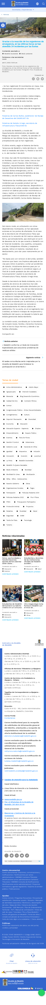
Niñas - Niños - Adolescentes (16, 479)
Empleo (38, 428)
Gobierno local (11, 447)
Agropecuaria (11, 392)
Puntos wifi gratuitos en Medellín (14, 914)
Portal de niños (34, 914)
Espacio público (30, 433)
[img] (3, 4)
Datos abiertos (37, 919)
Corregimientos (11, 415)
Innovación (10, 456)
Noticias (6, 14)
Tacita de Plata (11, 520)
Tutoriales (17, 912)
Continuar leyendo (10, 574)
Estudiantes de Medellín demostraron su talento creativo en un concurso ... (12, 606)
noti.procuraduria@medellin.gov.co (19, 751)
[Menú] (4, 4)
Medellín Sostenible (11, 54)
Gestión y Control (12, 442)
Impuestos (23, 451)
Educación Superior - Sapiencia (17, 428)
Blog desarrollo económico (29, 396)
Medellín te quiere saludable (16, 465)
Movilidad (28, 470)
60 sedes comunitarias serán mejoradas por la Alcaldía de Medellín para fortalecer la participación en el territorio (21, 364)
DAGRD (4, 59)
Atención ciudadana (29, 392)
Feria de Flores (24, 438)
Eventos (9, 438)
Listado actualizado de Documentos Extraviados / (21, 917)
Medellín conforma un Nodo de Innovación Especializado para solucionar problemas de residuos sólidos (20, 347)
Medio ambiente (26, 54)
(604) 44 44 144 (32, 963)
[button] (36, 4)
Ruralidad (23, 511)
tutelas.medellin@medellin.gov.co (18, 761)
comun (9, 405)
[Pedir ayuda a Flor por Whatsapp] (41, 992)
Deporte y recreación (14, 419)
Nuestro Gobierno (12, 483)
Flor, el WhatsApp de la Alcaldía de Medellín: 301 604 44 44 (18, 803)
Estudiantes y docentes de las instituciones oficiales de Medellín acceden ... (33, 560)
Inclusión (37, 451)
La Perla (9, 460)
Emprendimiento (12, 433)
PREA (8, 502)
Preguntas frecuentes (23, 898)
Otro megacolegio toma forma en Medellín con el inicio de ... (33, 606)
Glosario (31, 900)
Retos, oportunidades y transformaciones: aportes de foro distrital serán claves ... (11, 560)
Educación (23, 424)
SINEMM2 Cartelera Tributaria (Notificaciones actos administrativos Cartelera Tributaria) (20, 879)
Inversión (24, 456)
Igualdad (9, 451)
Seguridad (9, 516)
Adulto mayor (33, 387)
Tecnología (28, 520)
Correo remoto (8, 898)
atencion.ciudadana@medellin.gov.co (20, 736)
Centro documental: (9, 872)
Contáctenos (9, 718)
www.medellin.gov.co (13, 799)
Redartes (9, 511)
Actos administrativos (14, 387)
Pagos (32, 488)
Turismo (9, 525)
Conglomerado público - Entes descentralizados (23, 410)
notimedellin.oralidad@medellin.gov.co (21, 771)
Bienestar (9, 396)
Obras (28, 615)
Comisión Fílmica (30, 401)
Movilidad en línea (13, 474)
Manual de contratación (25, 910)
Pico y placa (34, 497)
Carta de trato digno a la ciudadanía (15, 919)
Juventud (37, 456)
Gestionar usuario (20, 900)
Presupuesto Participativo (26, 502)
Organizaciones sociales (14, 488)
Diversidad (32, 419)
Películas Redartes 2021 (30, 493)
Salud (35, 511)
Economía (9, 424)
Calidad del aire (12, 401)
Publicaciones (14, 889)
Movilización (30, 474)
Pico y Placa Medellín (30, 912)
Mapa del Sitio (15, 905)
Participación (10, 493)
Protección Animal (12, 506)
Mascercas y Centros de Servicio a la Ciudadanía (19, 814)
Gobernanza (30, 442)
